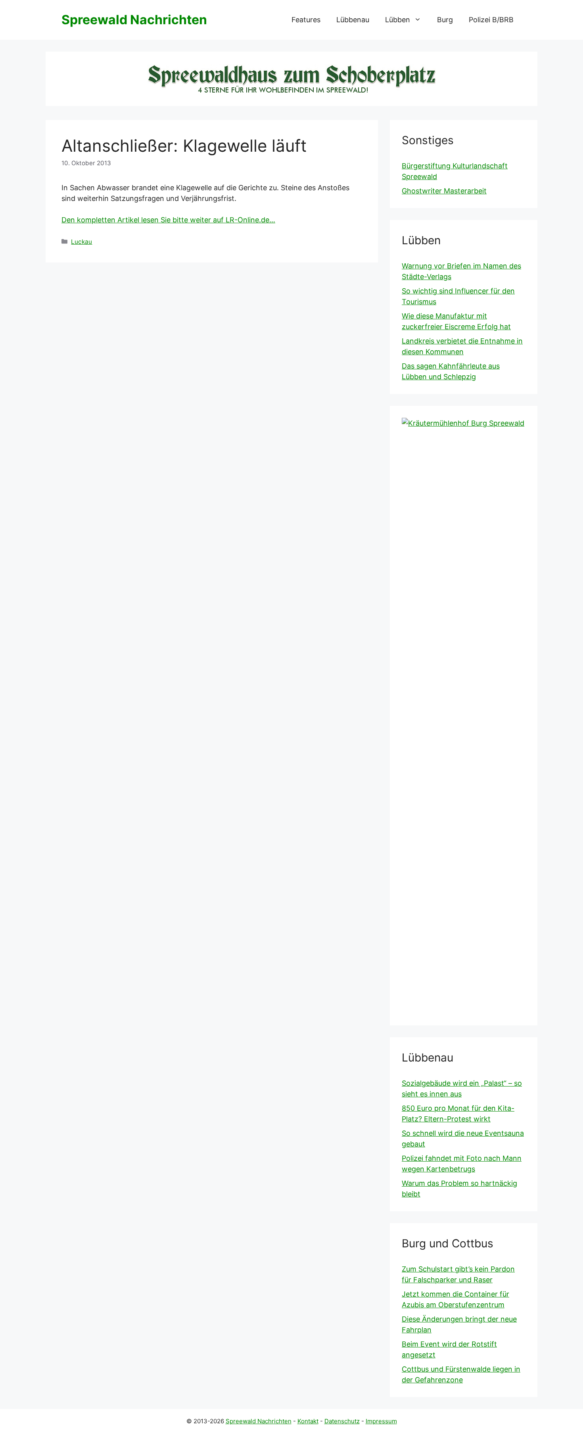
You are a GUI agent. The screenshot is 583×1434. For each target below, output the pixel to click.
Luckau (81, 241)
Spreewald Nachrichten (134, 19)
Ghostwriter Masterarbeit (444, 191)
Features (306, 19)
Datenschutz (342, 1421)
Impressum (381, 1421)
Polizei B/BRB (491, 19)
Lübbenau (352, 19)
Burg (445, 19)
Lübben (397, 19)
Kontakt (307, 1421)
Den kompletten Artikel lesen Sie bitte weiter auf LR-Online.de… (168, 220)
